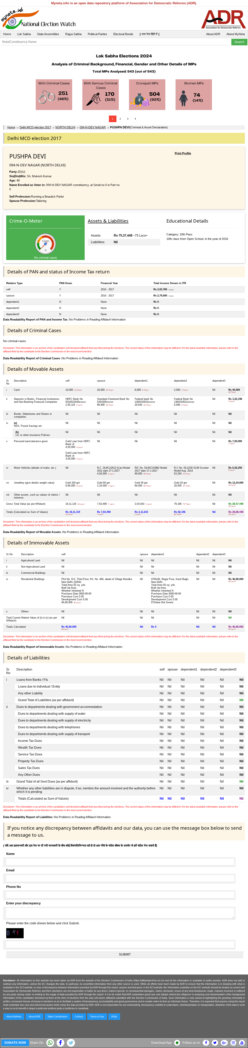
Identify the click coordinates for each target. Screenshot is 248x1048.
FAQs (114, 1016)
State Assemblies (48, 34)
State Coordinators (57, 1016)
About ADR (213, 34)
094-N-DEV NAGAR (93, 127)
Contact (79, 1016)
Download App (161, 1042)
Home (7, 34)
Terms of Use (97, 1016)
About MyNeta (235, 34)
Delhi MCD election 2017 (35, 127)
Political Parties (97, 34)
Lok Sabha (24, 34)
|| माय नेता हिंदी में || (150, 34)
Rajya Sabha (73, 34)
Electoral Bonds (123, 34)
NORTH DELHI (65, 127)
